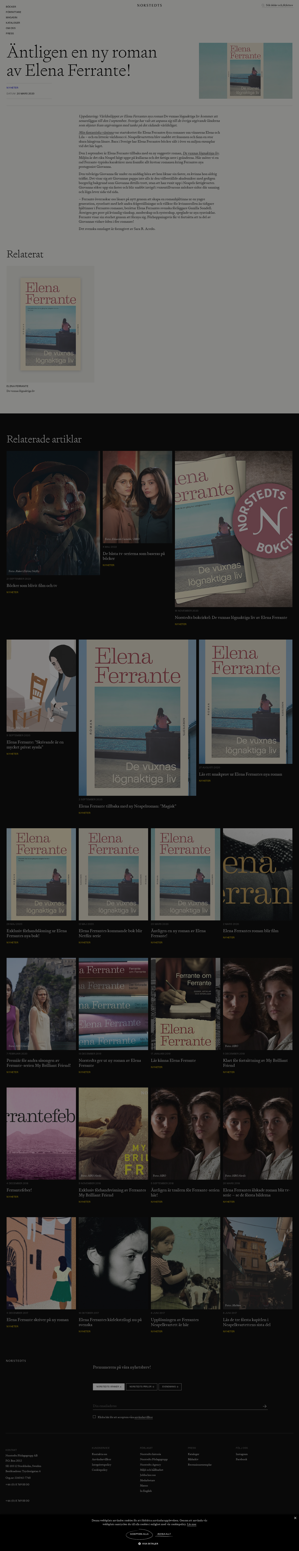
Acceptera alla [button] (139, 1534)
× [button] (295, 1518)
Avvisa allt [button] (164, 1534)
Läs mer (191, 1524)
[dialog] (149, 775)
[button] (149, 1543)
